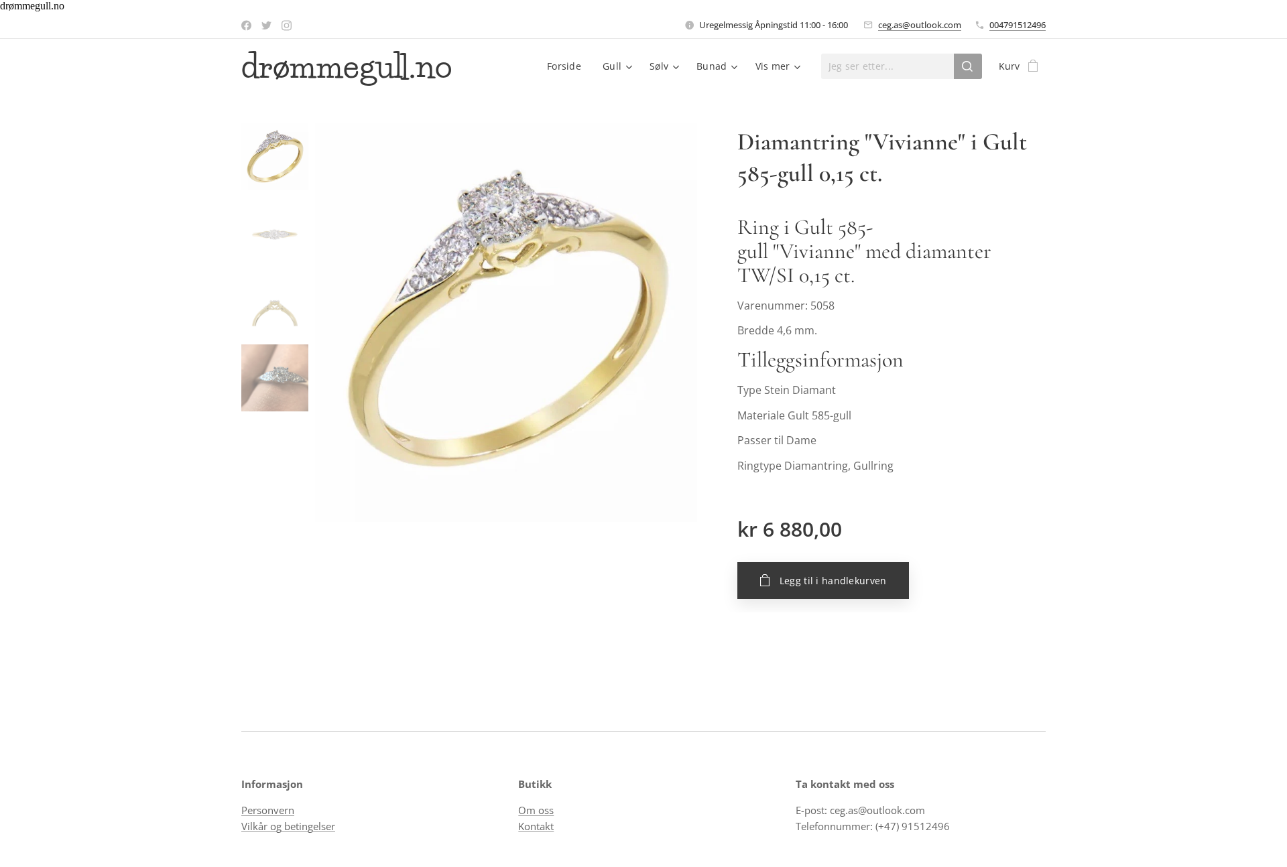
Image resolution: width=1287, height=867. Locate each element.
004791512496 (1017, 25)
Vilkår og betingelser (288, 826)
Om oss (536, 810)
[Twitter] (266, 25)
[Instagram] (286, 25)
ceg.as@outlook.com (919, 25)
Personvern (267, 810)
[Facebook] (246, 25)
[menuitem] (568, 66)
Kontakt (536, 826)
